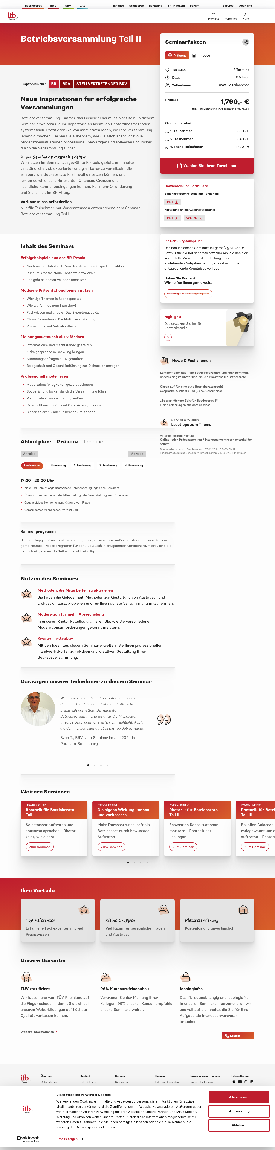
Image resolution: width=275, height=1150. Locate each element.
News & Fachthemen (202, 1082)
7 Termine (241, 70)
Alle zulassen (239, 1097)
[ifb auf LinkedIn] (251, 1081)
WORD (192, 218)
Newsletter (121, 1082)
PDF (171, 202)
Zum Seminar (39, 847)
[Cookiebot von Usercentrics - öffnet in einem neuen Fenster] (28, 1139)
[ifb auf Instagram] (245, 1081)
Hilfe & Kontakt (89, 1082)
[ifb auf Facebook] (234, 1081)
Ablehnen (239, 1125)
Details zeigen (67, 1139)
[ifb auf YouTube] (240, 1081)
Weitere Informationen (38, 1032)
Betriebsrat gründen (167, 1082)
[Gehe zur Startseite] (13, 16)
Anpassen (236, 1111)
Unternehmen (49, 1082)
